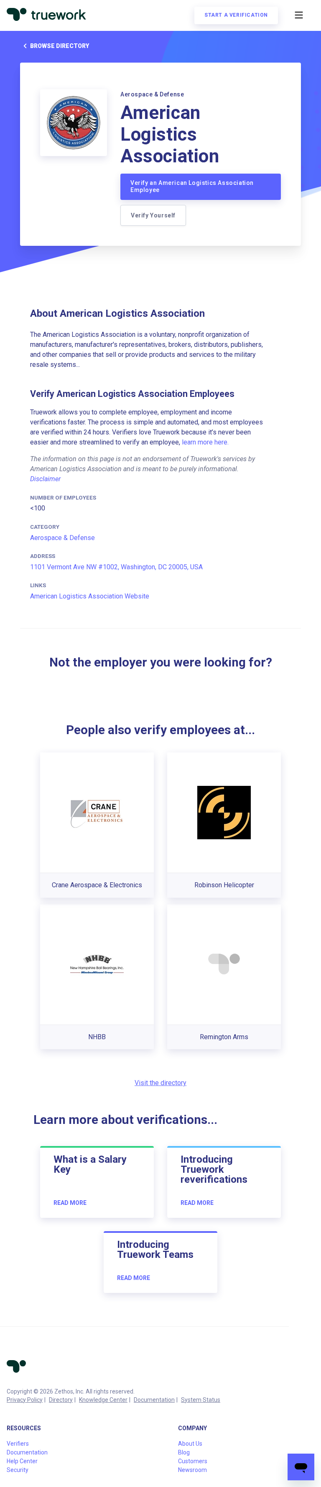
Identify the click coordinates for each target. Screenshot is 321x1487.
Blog (184, 1452)
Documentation (154, 1399)
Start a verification (236, 15)
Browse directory (59, 46)
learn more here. (205, 442)
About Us (190, 1443)
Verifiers (18, 1443)
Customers (192, 1461)
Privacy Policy (25, 1399)
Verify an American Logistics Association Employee (192, 186)
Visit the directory (160, 1083)
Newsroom (192, 1470)
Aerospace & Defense (62, 538)
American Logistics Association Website (89, 596)
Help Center (22, 1461)
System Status (200, 1399)
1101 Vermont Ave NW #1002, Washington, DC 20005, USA (116, 567)
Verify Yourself (153, 215)
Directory (61, 1399)
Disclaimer (45, 479)
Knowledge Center (103, 1399)
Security (17, 1470)
